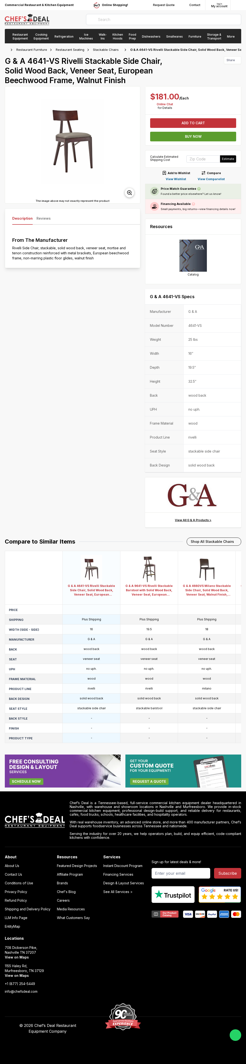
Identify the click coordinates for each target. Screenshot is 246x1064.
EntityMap (12, 926)
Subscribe (227, 873)
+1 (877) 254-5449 (20, 984)
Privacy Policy (16, 892)
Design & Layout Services (123, 883)
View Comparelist (211, 179)
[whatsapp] (235, 1035)
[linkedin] (193, 1026)
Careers (63, 900)
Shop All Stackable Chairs (212, 541)
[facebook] (164, 1026)
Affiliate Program (70, 874)
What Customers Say (73, 918)
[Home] (7, 50)
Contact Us (13, 874)
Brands (62, 883)
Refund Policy (16, 900)
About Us (12, 866)
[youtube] (174, 1026)
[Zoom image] (129, 192)
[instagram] (202, 1026)
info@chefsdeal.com (21, 991)
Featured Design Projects (77, 866)
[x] (183, 1026)
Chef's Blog (66, 892)
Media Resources (71, 909)
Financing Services (118, 874)
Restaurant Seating (70, 50)
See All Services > (118, 892)
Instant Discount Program (122, 866)
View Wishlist (176, 179)
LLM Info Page (16, 918)
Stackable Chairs (106, 50)
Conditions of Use (19, 883)
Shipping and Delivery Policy (27, 909)
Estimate (228, 159)
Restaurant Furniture (31, 50)
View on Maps (17, 957)
